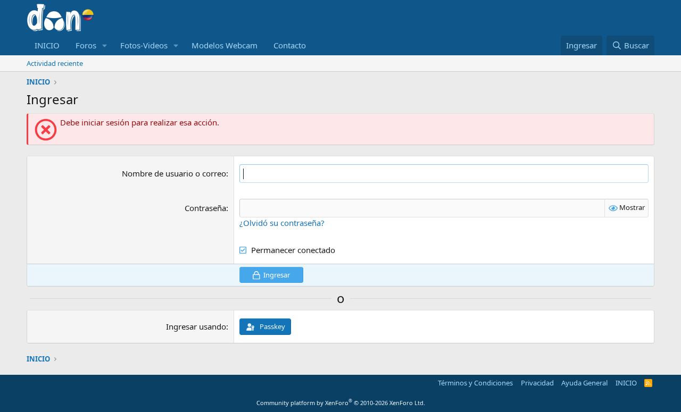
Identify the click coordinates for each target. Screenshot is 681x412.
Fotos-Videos (144, 45)
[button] (104, 45)
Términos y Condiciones (475, 383)
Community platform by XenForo (340, 403)
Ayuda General (584, 383)
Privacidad (537, 383)
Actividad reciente (55, 63)
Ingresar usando (196, 326)
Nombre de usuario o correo (174, 173)
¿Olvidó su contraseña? (282, 222)
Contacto (289, 45)
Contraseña (205, 208)
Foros (86, 45)
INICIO (47, 45)
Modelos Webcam (225, 45)
